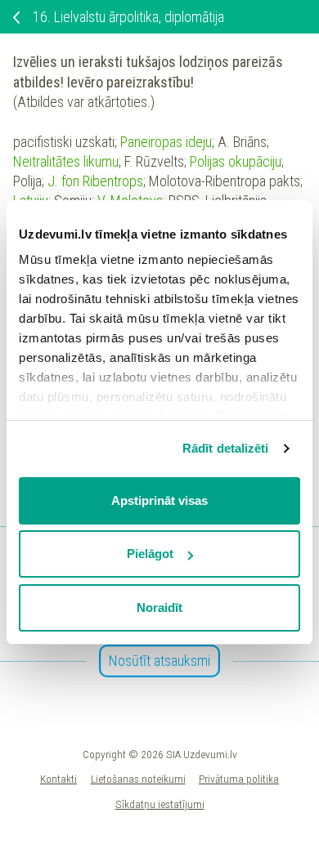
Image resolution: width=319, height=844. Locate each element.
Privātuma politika (239, 778)
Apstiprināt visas (159, 500)
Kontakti (58, 778)
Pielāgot (150, 553)
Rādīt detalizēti (225, 448)
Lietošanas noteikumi (138, 778)
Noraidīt (159, 607)
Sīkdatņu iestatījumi (159, 804)
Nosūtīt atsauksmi (159, 660)
